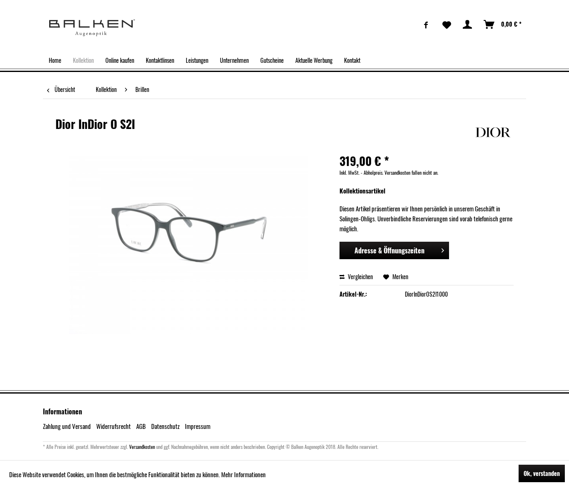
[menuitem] (426, 24)
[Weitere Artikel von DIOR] (493, 132)
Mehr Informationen (243, 474)
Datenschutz (165, 426)
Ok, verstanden (542, 473)
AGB (141, 426)
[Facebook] (426, 24)
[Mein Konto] (468, 24)
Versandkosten (142, 446)
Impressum (197, 426)
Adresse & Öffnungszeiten (389, 250)
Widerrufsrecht (113, 426)
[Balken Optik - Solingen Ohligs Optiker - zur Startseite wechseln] (92, 28)
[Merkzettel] (447, 24)
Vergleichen (360, 276)
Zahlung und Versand (67, 426)
